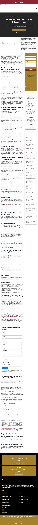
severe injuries (6, 119)
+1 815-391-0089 (19, 473)
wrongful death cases (14, 405)
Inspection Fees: (5, 350)
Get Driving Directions (19, 463)
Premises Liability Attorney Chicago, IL (12, 16)
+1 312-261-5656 (19, 462)
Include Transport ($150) (6, 364)
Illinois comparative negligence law (13, 316)
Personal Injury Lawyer (8, 428)
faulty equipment (6, 278)
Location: (3, 331)
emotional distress (10, 399)
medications (16, 387)
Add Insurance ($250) (6, 362)
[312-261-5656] (3, 510)
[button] (36, 8)
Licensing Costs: (5, 346)
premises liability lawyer (6, 204)
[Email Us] (3, 512)
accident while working (13, 245)
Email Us (5, 512)
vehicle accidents (8, 134)
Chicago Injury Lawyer (6, 61)
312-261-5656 (19, 2)
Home (3, 16)
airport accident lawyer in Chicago (12, 303)
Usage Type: (4, 334)
